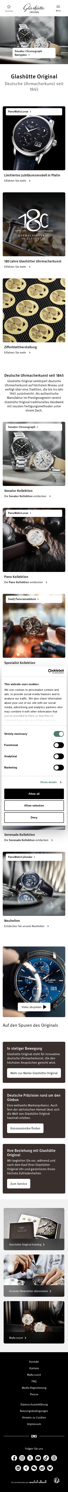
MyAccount (34, 1374)
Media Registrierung (34, 1388)
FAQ (34, 1381)
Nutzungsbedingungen (34, 1411)
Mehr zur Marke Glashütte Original (34, 1073)
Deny (34, 817)
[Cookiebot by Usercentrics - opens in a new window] (48, 671)
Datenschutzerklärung (34, 1404)
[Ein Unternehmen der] (29, 1481)
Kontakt (34, 1361)
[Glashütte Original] (34, 8)
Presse (34, 1394)
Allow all (34, 793)
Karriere (34, 1368)
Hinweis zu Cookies (34, 1417)
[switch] (58, 745)
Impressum (34, 1424)
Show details (48, 782)
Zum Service (18, 1183)
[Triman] (57, 1480)
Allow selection (34, 805)
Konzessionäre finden (25, 1128)
